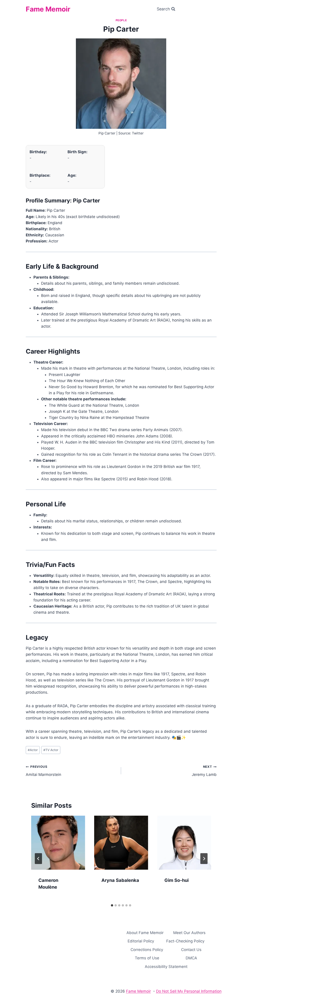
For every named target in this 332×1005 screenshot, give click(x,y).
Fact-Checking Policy (185, 941)
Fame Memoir (138, 991)
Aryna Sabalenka (120, 880)
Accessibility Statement (166, 966)
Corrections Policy (147, 949)
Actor (33, 750)
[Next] (204, 858)
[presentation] (58, 843)
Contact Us (191, 949)
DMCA (191, 958)
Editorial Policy (141, 941)
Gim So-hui (176, 880)
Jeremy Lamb (204, 771)
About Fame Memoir (145, 932)
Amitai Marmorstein (43, 771)
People (121, 20)
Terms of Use (147, 958)
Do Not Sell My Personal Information (189, 991)
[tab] (112, 905)
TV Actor (50, 750)
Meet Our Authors (189, 932)
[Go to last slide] (38, 858)
